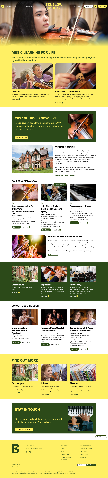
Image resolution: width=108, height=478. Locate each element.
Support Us (88, 6)
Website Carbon (91, 464)
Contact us (64, 445)
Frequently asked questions (66, 458)
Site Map (83, 457)
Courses (9, 6)
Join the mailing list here (24, 429)
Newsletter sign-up (86, 445)
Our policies (83, 451)
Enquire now (46, 230)
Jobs (62, 451)
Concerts (17, 6)
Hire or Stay (77, 6)
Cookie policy (84, 454)
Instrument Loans (28, 6)
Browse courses (21, 138)
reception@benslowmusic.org (34, 449)
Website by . (17, 467)
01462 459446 (30, 445)
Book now (16, 227)
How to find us (65, 454)
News (62, 448)
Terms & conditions (86, 448)
